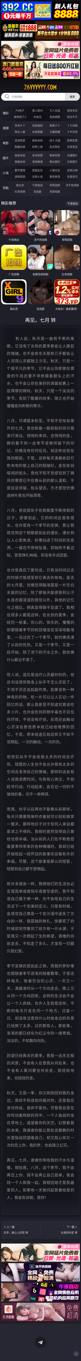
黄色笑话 (55, 176)
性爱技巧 (72, 176)
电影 (6, 143)
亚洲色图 (37, 155)
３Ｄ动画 (72, 125)
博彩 (6, 113)
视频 (6, 128)
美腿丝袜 (20, 161)
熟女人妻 (20, 132)
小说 (6, 173)
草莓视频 (55, 185)
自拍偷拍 (37, 125)
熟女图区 (55, 161)
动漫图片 (72, 155)
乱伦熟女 (55, 146)
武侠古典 (72, 170)
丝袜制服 (37, 132)
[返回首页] (76, 1353)
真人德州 (37, 110)
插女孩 (20, 185)
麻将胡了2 (20, 117)
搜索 (72, 96)
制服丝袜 (20, 146)
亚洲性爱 (20, 140)
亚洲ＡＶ (20, 125)
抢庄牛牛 (72, 117)
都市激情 (20, 170)
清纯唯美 (37, 161)
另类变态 (72, 146)
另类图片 (72, 161)
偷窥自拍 (20, 155)
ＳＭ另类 (72, 132)
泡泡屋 (37, 191)
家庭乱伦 (37, 170)
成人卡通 (55, 140)
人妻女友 (55, 170)
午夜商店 (37, 185)
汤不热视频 (72, 185)
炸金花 (37, 117)
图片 (6, 158)
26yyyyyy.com (40, 87)
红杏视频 (20, 191)
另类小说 (37, 176)
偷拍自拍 (37, 140)
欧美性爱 (72, 140)
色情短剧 (55, 191)
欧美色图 (55, 155)
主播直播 (55, 132)
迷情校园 (20, 176)
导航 (6, 188)
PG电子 (20, 110)
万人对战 (55, 110)
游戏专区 (72, 110)
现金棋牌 (55, 117)
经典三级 (37, 146)
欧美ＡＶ (55, 125)
